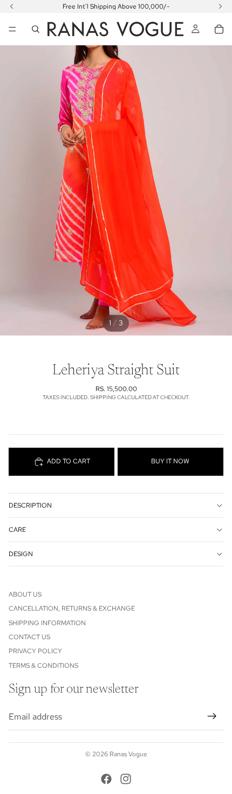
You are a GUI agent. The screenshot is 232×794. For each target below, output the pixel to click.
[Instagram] (125, 778)
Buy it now (170, 461)
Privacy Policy (35, 651)
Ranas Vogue (128, 754)
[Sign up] (212, 716)
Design (21, 554)
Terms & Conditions (43, 665)
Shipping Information (47, 623)
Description (30, 505)
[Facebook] (106, 778)
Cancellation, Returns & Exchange (72, 608)
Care (17, 529)
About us (25, 594)
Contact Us (29, 637)
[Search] (35, 29)
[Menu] (12, 29)
